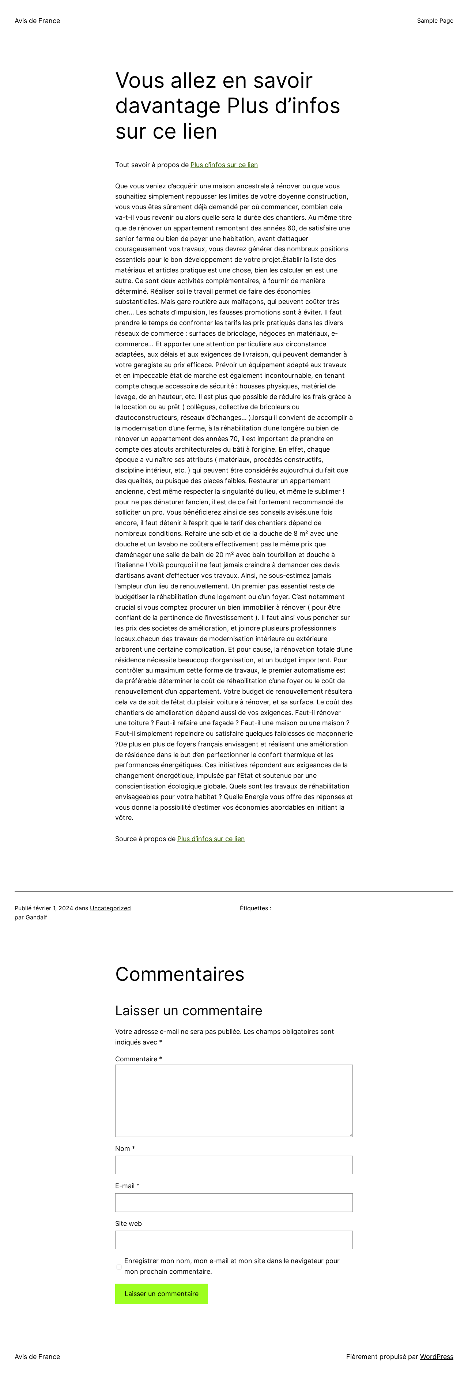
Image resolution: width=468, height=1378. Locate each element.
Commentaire (138, 1059)
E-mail (127, 1186)
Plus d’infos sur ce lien (224, 165)
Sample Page (435, 20)
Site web (128, 1223)
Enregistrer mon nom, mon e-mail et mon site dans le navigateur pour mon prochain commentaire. (232, 1266)
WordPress (436, 1356)
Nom (125, 1148)
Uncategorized (110, 908)
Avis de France (37, 21)
